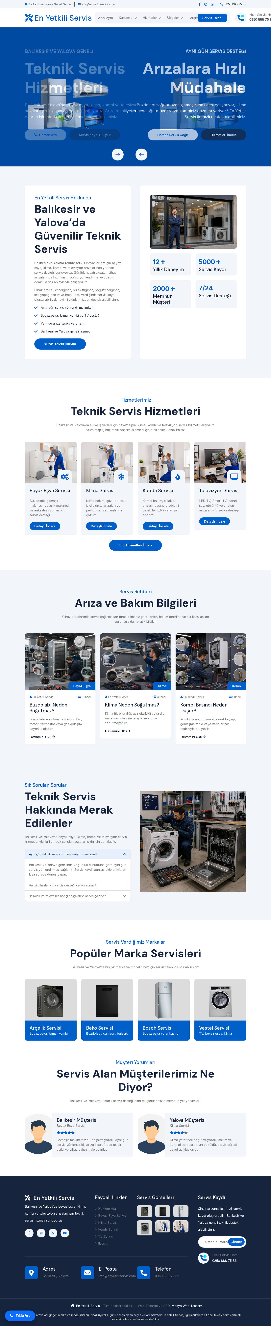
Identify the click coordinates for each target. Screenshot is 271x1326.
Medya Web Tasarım (187, 1306)
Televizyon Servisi (218, 491)
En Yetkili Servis (88, 1306)
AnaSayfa (105, 18)
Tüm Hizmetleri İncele (135, 545)
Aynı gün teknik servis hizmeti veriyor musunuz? (63, 854)
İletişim (194, 18)
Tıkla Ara (23, 1316)
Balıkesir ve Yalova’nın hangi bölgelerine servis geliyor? (67, 896)
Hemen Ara (48, 135)
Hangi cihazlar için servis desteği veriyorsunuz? (62, 885)
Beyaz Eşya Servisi (50, 491)
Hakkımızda (107, 1209)
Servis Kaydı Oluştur (95, 135)
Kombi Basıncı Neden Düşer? (204, 708)
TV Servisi (105, 1236)
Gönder (236, 1242)
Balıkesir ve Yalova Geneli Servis (50, 4)
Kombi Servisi (158, 491)
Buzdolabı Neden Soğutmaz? (48, 708)
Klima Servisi (100, 491)
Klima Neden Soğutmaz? (132, 705)
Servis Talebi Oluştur (60, 344)
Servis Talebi (212, 18)
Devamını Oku (41, 737)
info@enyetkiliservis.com (98, 4)
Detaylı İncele (45, 526)
